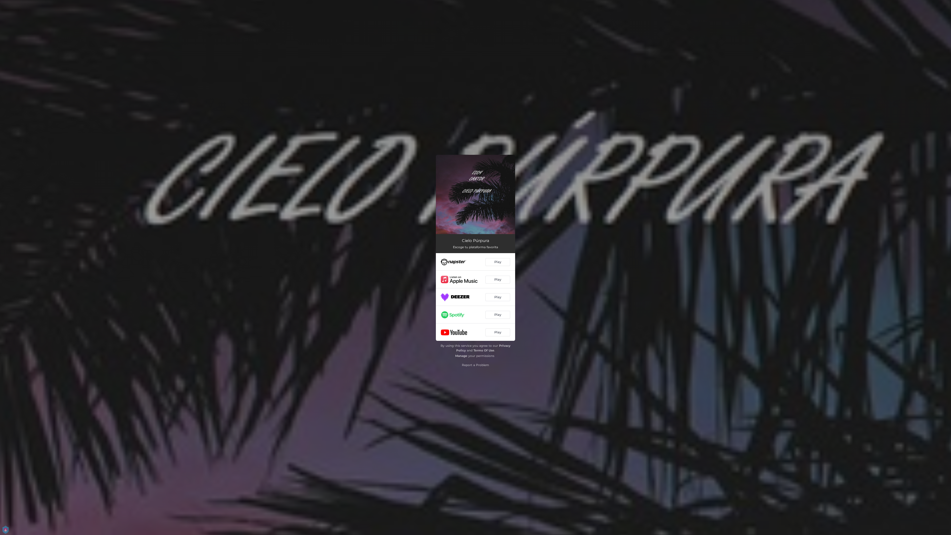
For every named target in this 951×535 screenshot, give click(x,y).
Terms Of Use (484, 350)
